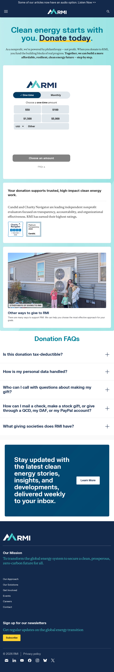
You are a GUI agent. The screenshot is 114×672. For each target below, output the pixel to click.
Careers (7, 601)
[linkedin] (14, 660)
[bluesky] (45, 660)
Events (7, 595)
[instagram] (37, 660)
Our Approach (10, 579)
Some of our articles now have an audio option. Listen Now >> (57, 2)
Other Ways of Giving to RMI (25, 305)
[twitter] (52, 660)
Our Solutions (10, 584)
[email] (6, 660)
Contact (7, 607)
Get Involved (10, 590)
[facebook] (29, 660)
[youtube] (22, 660)
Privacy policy (32, 654)
